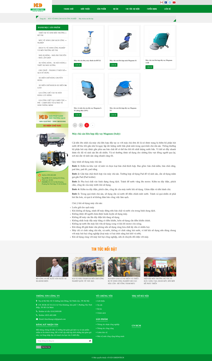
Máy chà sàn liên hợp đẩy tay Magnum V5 (123, 109)
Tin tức (99, 305)
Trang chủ (68, 8)
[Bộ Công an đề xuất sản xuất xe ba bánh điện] (52, 267)
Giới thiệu (85, 8)
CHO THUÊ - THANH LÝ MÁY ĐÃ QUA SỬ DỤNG (51, 71)
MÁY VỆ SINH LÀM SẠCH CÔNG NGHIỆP (62, 19)
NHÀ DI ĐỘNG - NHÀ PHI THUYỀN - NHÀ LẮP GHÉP (51, 56)
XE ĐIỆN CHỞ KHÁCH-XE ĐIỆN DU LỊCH (52, 86)
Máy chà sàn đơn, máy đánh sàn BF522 (87, 60)
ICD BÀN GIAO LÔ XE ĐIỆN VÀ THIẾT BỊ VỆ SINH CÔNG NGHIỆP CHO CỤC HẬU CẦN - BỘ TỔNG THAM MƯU (123, 281)
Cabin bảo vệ (102, 332)
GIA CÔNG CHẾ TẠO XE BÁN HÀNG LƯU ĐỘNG (49, 94)
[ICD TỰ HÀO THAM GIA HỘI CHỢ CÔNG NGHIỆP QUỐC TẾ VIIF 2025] (88, 267)
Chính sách (101, 313)
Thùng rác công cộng (105, 328)
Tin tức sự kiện (132, 8)
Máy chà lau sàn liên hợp (86, 19)
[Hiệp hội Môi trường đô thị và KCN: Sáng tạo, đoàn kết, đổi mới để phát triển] (160, 267)
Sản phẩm (101, 8)
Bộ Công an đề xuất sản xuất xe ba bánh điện (51, 280)
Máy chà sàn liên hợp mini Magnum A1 (123, 60)
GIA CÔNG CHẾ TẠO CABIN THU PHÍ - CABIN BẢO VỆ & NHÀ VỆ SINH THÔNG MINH (51, 102)
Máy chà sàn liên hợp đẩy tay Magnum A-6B (159, 61)
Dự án (115, 8)
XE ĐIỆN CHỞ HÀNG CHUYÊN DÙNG (50, 79)
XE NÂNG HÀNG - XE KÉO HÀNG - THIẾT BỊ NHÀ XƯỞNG (51, 64)
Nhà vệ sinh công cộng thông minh (110, 336)
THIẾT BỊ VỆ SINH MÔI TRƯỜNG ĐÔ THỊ (51, 34)
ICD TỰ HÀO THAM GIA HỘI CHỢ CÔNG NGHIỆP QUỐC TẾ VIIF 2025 (88, 280)
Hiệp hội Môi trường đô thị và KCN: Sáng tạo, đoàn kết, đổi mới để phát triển (159, 281)
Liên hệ (167, 8)
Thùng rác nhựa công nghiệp (108, 324)
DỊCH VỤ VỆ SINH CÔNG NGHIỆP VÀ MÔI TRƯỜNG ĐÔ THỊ (51, 49)
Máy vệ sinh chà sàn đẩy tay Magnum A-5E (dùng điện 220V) (88, 109)
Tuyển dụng (152, 8)
